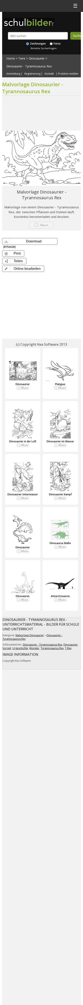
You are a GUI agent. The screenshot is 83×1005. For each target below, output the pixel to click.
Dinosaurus (23, 596)
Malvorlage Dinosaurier (30, 635)
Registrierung (32, 73)
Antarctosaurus (60, 596)
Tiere (21, 58)
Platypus (60, 384)
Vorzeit (7, 648)
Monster (34, 648)
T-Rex (68, 648)
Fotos (57, 43)
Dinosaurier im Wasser (60, 441)
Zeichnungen (37, 43)
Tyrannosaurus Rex (52, 648)
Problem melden (68, 73)
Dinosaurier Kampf (60, 494)
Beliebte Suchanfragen (44, 48)
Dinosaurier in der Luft (22, 441)
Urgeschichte (20, 648)
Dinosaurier (37, 58)
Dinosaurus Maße (60, 543)
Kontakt (49, 73)
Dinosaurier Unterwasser (22, 494)
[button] (23, 269)
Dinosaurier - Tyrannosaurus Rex (29, 66)
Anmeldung (13, 73)
